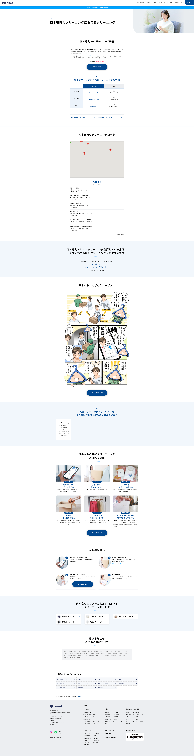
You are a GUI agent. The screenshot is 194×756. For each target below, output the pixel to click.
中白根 (101, 655)
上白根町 (71, 653)
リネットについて (110, 730)
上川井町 (125, 651)
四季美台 (115, 653)
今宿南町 (96, 651)
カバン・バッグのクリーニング (91, 721)
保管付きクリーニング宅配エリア (134, 714)
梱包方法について (116, 563)
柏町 (115, 651)
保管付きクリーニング (69, 622)
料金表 (79, 679)
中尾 (86, 655)
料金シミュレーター (103, 683)
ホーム (57, 696)
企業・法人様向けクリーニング (91, 724)
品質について (122, 679)
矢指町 (78, 658)
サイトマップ (53, 727)
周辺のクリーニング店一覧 (78, 117)
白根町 (65, 655)
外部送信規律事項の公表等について (58, 716)
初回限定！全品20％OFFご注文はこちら (97, 8)
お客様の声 (121, 683)
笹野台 (97, 653)
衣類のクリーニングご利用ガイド (92, 733)
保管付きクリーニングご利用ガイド (93, 736)
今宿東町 (84, 651)
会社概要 (52, 724)
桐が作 (88, 653)
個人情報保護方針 (54, 710)
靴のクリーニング (96, 622)
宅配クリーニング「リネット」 (88, 56)
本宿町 (119, 655)
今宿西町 (90, 651)
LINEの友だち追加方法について (57, 722)
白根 (126, 653)
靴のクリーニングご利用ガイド (91, 740)
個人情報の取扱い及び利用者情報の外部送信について (61, 713)
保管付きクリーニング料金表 (112, 714)
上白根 (65, 653)
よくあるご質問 (61, 687)
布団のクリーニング (96, 617)
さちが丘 (103, 653)
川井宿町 (76, 653)
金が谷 (119, 651)
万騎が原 (66, 658)
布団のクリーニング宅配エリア (134, 717)
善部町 (70, 655)
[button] (84, 153)
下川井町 (121, 653)
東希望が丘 (113, 655)
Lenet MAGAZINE (110, 737)
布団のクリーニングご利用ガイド (92, 738)
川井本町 (82, 653)
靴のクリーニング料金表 (111, 719)
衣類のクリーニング (68, 617)
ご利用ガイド (60, 683)
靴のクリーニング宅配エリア (133, 719)
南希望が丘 (72, 658)
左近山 (92, 653)
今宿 (79, 651)
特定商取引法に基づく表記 (56, 718)
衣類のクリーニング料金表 (111, 712)
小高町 (111, 651)
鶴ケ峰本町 (81, 655)
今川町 (75, 651)
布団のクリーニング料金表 (111, 717)
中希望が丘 (91, 655)
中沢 (97, 655)
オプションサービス (83, 683)
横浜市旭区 (74, 696)
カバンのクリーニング (126, 617)
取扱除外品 (80, 687)
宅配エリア (101, 679)
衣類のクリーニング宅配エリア (134, 712)
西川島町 (107, 655)
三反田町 (109, 653)
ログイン (190, 2)
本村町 (124, 655)
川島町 (65, 651)
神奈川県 (68, 696)
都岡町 (75, 655)
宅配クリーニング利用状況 (105, 117)
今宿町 (101, 651)
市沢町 (70, 651)
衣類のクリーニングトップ (64, 679)
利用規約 (100, 687)
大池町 (106, 651)
